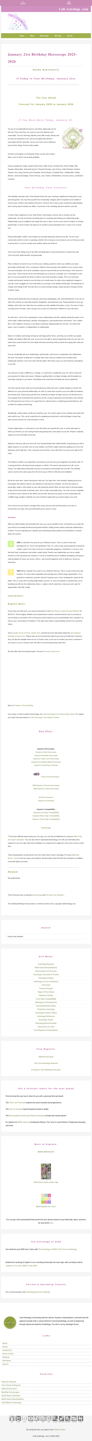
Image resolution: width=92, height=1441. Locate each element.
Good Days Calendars (11, 1396)
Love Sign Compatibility (46, 999)
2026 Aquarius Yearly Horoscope (46, 789)
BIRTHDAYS (51, 70)
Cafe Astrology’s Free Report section (44, 717)
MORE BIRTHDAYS (15, 596)
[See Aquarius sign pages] (74, 1423)
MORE (38, 70)
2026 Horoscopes (46, 1057)
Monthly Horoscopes (10, 1392)
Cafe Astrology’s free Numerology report (59, 714)
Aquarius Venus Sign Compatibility (46, 819)
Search (5, 1364)
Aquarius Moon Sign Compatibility (46, 816)
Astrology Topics (46, 1020)
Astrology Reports (46, 964)
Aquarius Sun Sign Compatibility (46, 812)
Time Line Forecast (17, 1103)
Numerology (46, 828)
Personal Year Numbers (55, 895)
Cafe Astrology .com (18, 20)
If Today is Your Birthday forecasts (46, 1070)
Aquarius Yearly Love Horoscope (46, 759)
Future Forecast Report (50, 777)
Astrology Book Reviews (46, 1023)
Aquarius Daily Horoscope (46, 752)
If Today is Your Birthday (23, 705)
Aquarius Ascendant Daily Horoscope (46, 762)
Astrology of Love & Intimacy (46, 981)
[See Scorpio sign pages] (55, 1423)
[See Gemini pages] (24, 1423)
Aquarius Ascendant (46, 801)
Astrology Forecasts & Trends (46, 975)
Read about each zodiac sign (46, 1182)
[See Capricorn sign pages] (68, 1423)
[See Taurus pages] (18, 1423)
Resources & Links (46, 1027)
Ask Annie (46, 985)
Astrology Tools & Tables (46, 1013)
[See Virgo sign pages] (43, 1423)
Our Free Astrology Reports (46, 1063)
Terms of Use (8, 1354)
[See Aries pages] (12, 1423)
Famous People (46, 988)
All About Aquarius (46, 797)
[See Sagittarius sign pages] (61, 1423)
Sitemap (5, 1357)
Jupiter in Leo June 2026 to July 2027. (22, 1266)
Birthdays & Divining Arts (46, 1002)
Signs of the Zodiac (46, 992)
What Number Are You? (46, 1207)
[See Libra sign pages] (48, 1423)
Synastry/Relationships (46, 1006)
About (5, 1347)
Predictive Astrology (46, 1009)
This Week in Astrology (11, 1403)
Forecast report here (52, 651)
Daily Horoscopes (9, 1389)
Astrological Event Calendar (38, 1292)
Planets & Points (46, 995)
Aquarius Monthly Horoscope (46, 755)
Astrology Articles (46, 978)
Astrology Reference (46, 1016)
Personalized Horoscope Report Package (26, 1116)
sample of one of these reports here (26, 633)
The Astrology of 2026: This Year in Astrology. (57, 1249)
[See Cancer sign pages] (30, 1423)
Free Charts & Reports (11, 1385)
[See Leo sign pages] (37, 1423)
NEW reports (23, 1122)
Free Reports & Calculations (46, 1030)
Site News (6, 1361)
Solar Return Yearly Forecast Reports (65, 611)
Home (4, 1343)
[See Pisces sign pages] (80, 1423)
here (51, 1223)
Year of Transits (15, 1109)
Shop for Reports (9, 1382)
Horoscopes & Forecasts (46, 971)
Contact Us (7, 1350)
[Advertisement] (46, 678)
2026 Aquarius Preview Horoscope (46, 785)
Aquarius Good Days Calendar (46, 765)
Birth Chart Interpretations (46, 968)
